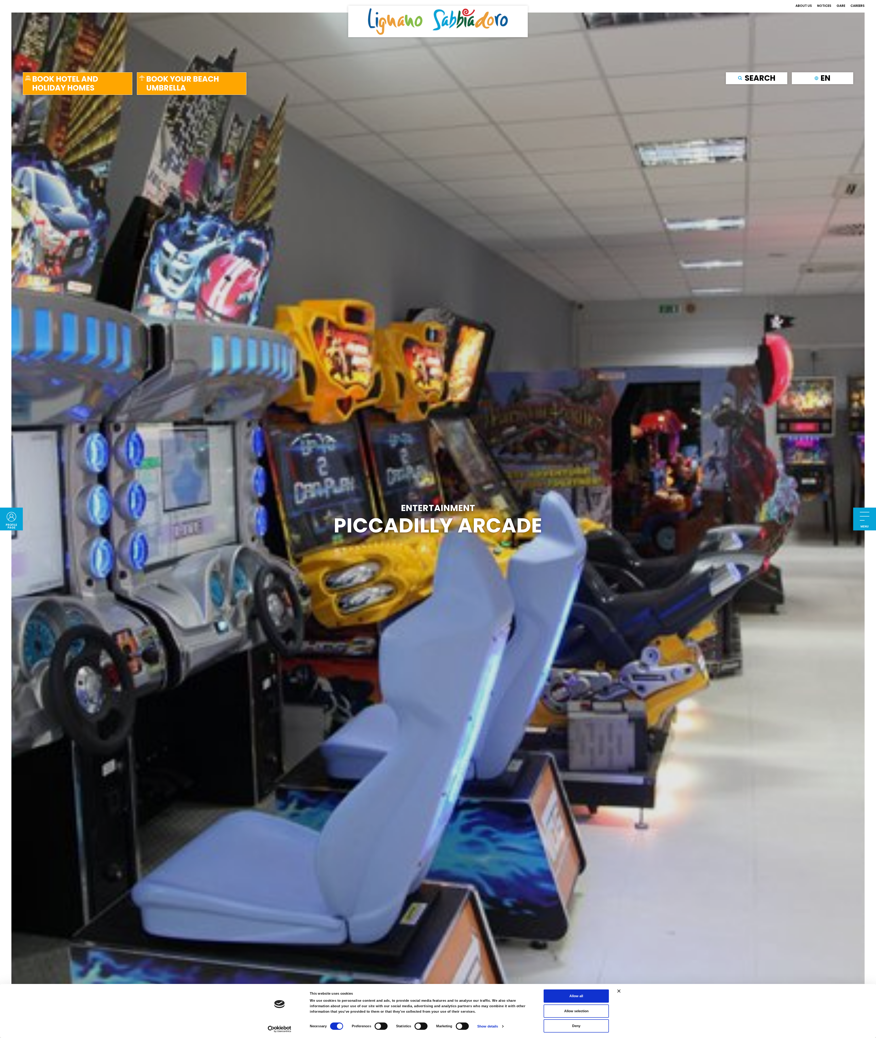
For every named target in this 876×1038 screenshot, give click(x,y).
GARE (841, 5)
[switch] (381, 1026)
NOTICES (824, 5)
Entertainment (438, 508)
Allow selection (576, 1011)
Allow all (576, 996)
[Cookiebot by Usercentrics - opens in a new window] (280, 1029)
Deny (576, 1026)
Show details (487, 1026)
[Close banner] (618, 991)
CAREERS (857, 5)
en (825, 78)
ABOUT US (803, 5)
